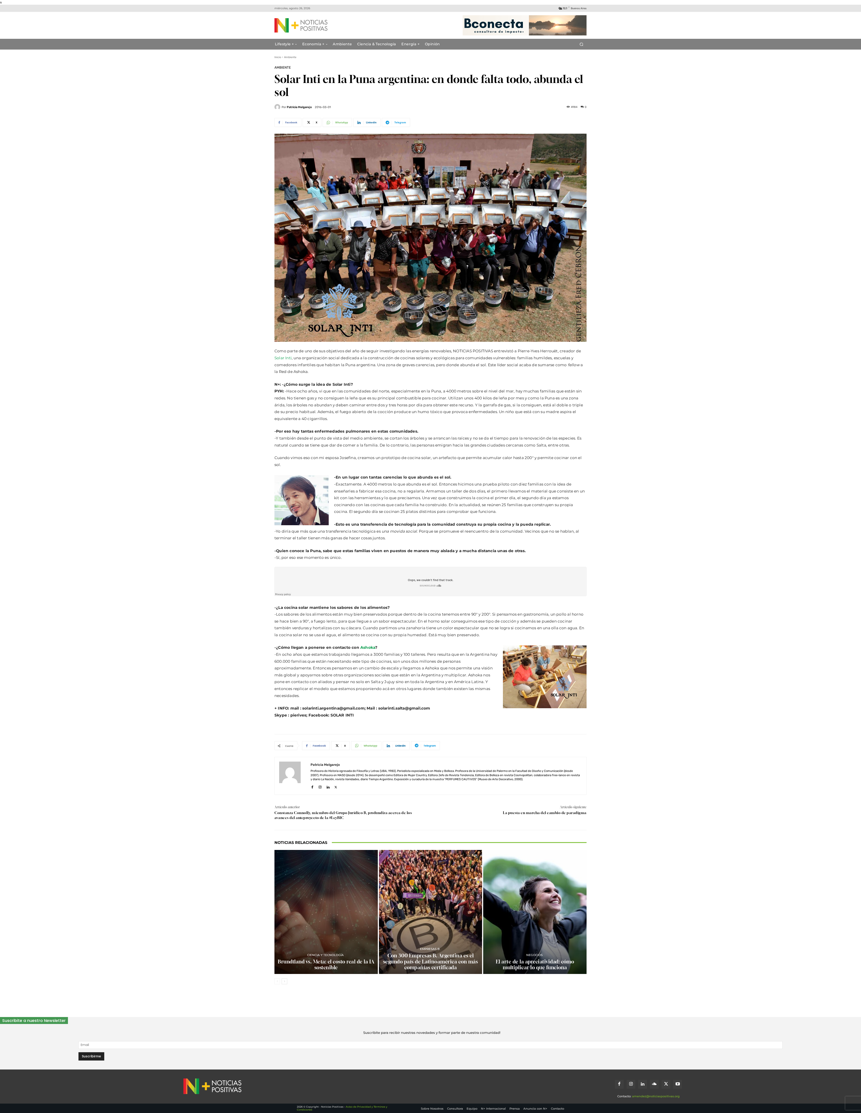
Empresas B (430, 948)
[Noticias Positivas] (317, 25)
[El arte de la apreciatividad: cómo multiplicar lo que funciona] (535, 912)
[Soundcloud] (654, 1084)
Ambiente (290, 57)
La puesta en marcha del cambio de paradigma (545, 812)
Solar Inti (283, 358)
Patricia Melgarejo (299, 107)
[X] (335, 786)
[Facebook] (312, 786)
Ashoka (367, 647)
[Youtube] (677, 1084)
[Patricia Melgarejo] (278, 107)
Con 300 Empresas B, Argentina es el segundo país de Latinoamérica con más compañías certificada (430, 961)
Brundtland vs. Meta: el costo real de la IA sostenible (326, 964)
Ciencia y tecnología (325, 955)
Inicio (277, 57)
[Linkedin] (328, 786)
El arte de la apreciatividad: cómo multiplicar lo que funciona (535, 964)
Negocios (534, 955)
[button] (581, 44)
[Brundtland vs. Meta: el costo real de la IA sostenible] (326, 912)
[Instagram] (320, 786)
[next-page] (284, 981)
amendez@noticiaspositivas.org (656, 1096)
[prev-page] (277, 981)
